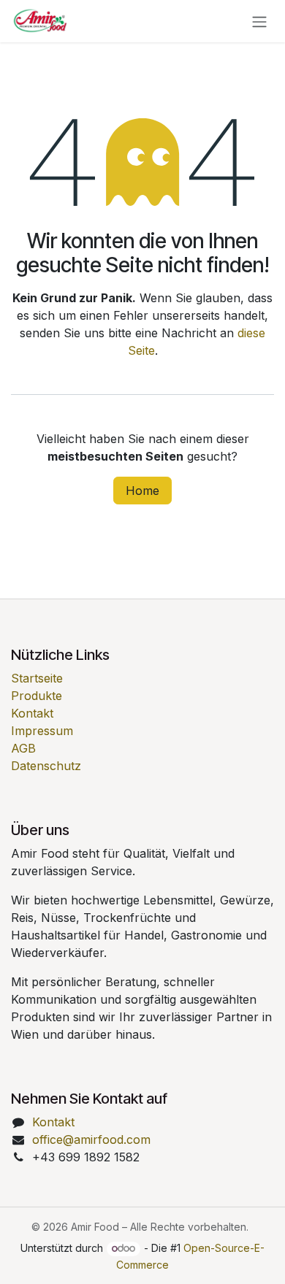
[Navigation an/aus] (259, 21)
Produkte (36, 695)
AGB (23, 748)
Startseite (37, 678)
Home (142, 490)
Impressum (42, 730)
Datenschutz (46, 765)
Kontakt (32, 713)
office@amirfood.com (91, 1139)
